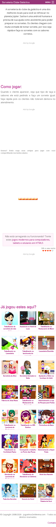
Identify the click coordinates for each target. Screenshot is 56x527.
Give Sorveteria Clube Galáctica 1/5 (43, 251)
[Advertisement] (28, 61)
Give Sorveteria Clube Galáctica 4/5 (50, 251)
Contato (52, 522)
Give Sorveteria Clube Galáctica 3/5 (48, 251)
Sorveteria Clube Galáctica (15, 2)
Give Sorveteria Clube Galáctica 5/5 (52, 251)
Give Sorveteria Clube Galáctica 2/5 (45, 251)
